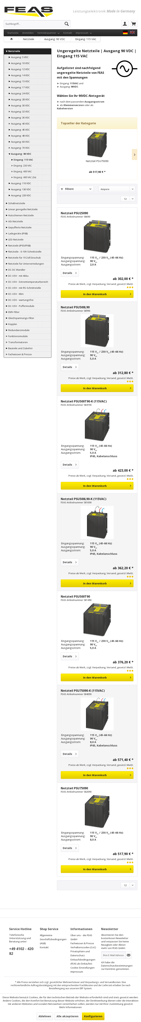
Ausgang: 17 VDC (20, 87)
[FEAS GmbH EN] (132, 32)
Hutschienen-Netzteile (21, 215)
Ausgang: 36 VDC (20, 117)
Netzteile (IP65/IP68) (19, 245)
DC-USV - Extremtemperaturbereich (28, 281)
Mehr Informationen (70, 1007)
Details (67, 273)
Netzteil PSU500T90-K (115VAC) (84, 401)
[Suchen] (66, 23)
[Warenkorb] (133, 23)
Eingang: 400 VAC (22, 171)
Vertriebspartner (47, 32)
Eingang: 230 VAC (22, 165)
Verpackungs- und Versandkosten (103, 982)
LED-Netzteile (16, 239)
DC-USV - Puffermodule (21, 306)
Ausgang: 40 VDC (20, 123)
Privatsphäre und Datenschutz (80, 953)
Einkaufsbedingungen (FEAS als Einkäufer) (82, 961)
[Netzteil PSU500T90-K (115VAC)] (97, 424)
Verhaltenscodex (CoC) (83, 947)
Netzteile (14, 51)
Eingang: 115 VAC (23, 159)
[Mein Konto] (125, 23)
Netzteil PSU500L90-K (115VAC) (83, 499)
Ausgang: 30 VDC (20, 105)
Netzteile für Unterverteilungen (26, 263)
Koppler (12, 324)
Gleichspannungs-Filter (21, 318)
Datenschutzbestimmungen (117, 965)
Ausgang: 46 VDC (20, 129)
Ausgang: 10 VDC (20, 63)
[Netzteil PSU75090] (97, 144)
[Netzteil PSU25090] (97, 236)
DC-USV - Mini (16, 294)
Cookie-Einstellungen (82, 967)
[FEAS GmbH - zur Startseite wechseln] (28, 11)
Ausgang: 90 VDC (20, 153)
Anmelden (28, 32)
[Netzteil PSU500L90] (97, 330)
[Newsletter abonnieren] (129, 955)
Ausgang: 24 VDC (20, 93)
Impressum (82, 32)
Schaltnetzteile (16, 203)
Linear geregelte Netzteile (23, 209)
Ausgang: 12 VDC (20, 69)
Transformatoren (18, 342)
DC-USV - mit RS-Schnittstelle (24, 287)
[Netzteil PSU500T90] (97, 619)
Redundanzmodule (19, 330)
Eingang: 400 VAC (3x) (24, 177)
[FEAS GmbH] (125, 32)
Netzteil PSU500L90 (75, 307)
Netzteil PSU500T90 (75, 596)
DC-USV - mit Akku (18, 275)
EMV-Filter (13, 312)
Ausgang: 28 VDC (20, 99)
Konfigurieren (93, 1016)
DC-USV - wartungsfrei (20, 300)
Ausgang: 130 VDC (20, 189)
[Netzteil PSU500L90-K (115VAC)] (97, 522)
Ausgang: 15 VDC (20, 81)
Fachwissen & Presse (20, 354)
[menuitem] (37, 23)
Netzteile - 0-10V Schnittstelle (24, 251)
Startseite (13, 32)
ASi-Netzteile (15, 221)
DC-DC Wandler (16, 269)
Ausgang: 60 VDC (20, 141)
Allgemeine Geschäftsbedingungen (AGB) (53, 939)
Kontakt (67, 32)
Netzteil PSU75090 (97, 161)
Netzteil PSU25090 (74, 213)
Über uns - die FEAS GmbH (81, 937)
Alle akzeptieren (67, 1016)
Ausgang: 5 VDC (19, 57)
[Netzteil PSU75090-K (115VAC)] (97, 714)
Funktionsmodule (18, 336)
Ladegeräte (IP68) (18, 233)
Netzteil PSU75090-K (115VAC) (83, 690)
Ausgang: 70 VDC (20, 147)
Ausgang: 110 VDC (20, 183)
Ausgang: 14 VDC (20, 75)
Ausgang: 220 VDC (20, 195)
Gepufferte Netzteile (20, 227)
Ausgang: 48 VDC (20, 135)
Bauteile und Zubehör (20, 348)
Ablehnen (45, 1016)
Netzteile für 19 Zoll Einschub (24, 257)
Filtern (69, 189)
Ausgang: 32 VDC (20, 111)
